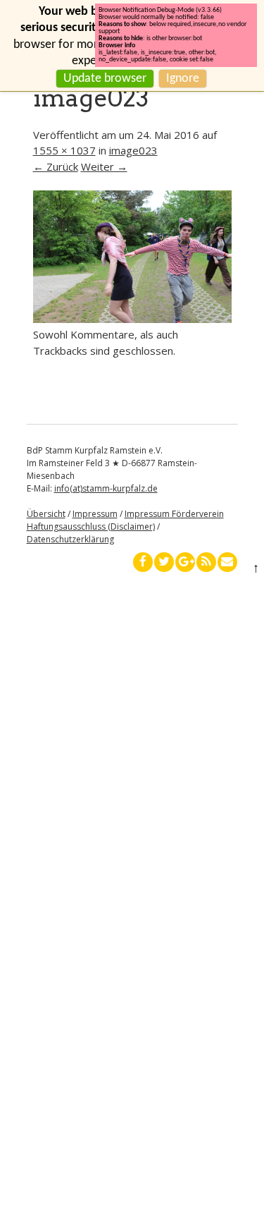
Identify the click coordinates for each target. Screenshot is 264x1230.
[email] (227, 562)
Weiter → (104, 166)
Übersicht (46, 514)
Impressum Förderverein (174, 514)
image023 (133, 150)
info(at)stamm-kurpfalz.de (106, 488)
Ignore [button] (182, 78)
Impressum (95, 514)
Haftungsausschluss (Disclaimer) (91, 526)
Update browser (104, 78)
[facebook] (142, 562)
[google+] (185, 562)
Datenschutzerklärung (70, 539)
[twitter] (164, 562)
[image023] (132, 319)
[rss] (206, 562)
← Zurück (55, 166)
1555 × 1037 (64, 150)
